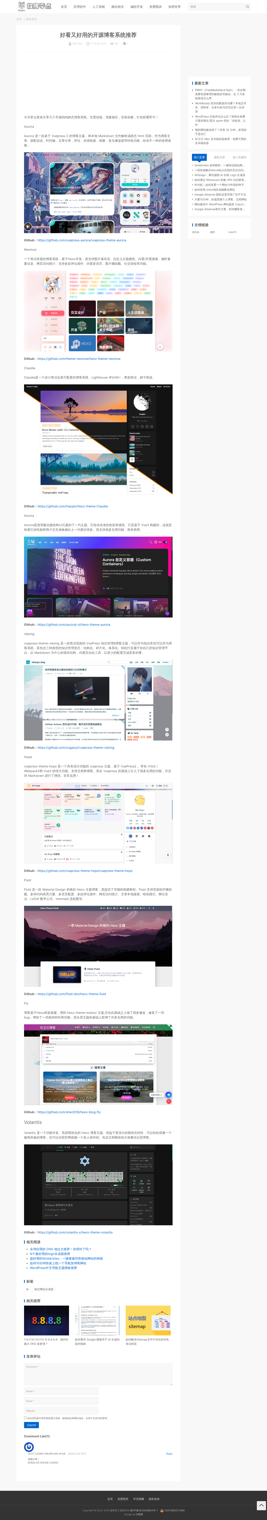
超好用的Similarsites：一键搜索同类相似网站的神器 (66, 1258)
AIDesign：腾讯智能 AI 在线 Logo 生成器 (219, 175)
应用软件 (79, 7)
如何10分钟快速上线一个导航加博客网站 (58, 1263)
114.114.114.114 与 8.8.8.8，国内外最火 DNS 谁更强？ (46, 1341)
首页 (64, 7)
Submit (31, 1425)
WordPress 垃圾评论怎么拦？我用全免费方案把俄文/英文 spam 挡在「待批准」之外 (220, 120)
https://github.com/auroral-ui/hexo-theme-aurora (74, 624)
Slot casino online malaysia (46, 1453)
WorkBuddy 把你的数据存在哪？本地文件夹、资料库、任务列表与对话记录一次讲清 (220, 107)
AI (27, 1289)
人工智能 (98, 7)
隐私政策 (154, 1499)
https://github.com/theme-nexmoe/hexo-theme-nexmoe (79, 359)
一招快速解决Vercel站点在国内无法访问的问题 (220, 170)
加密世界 (174, 7)
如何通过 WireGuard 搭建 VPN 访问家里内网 (220, 179)
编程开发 (136, 7)
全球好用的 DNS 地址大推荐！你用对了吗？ (61, 1249)
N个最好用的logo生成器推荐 (50, 1254)
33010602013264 (174, 1510)
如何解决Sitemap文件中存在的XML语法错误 (147, 1341)
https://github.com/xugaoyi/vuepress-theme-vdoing (76, 747)
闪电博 (139, 1514)
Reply (169, 1453)
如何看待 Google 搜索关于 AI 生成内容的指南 (97, 1341)
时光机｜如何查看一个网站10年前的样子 (219, 184)
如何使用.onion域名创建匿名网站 (214, 189)
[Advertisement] (98, 84)
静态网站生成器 (44, 1289)
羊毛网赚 (138, 1499)
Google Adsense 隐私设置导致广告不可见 (220, 194)
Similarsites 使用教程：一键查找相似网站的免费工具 (220, 165)
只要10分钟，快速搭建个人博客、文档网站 (220, 199)
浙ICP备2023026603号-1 (144, 1510)
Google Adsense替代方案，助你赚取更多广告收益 (220, 209)
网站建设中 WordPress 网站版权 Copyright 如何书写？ (220, 204)
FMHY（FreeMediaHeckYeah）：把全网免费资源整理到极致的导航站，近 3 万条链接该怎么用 (220, 94)
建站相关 (117, 7)
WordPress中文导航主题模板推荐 (53, 1268)
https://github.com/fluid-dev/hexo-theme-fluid (72, 994)
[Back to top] (261, 1505)
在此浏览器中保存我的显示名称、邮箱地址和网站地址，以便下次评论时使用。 (68, 1418)
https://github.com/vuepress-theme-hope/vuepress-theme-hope (85, 871)
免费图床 (155, 7)
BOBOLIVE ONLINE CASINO (43, 1462)
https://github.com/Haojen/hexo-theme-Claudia (73, 506)
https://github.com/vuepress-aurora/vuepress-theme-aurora (82, 240)
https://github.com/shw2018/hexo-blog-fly (69, 1112)
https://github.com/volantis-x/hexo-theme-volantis (75, 1232)
